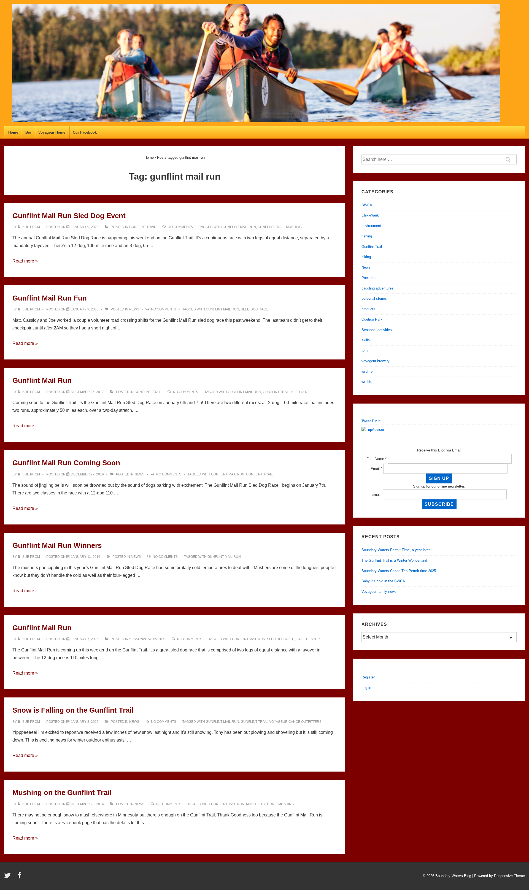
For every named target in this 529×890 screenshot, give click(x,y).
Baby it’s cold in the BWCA (383, 581)
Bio (28, 132)
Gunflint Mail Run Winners (57, 545)
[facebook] (20, 877)
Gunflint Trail (142, 227)
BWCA (366, 205)
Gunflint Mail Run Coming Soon (66, 463)
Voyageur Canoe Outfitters (295, 722)
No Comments (180, 227)
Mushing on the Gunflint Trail (61, 792)
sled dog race (254, 309)
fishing (366, 236)
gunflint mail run (239, 227)
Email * (376, 469)
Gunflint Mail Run (42, 380)
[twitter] (8, 877)
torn (364, 350)
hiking (366, 257)
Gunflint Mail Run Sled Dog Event (69, 216)
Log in (366, 688)
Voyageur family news (378, 591)
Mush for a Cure (261, 804)
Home (13, 132)
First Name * (376, 459)
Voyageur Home (51, 132)
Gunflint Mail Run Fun (49, 298)
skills (365, 340)
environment (371, 226)
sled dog (299, 392)
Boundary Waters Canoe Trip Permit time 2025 (398, 571)
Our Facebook (85, 132)
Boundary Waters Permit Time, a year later (395, 550)
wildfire (367, 371)
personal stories (374, 298)
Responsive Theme (509, 876)
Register (368, 677)
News (134, 309)
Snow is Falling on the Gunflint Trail (72, 710)
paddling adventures (377, 288)
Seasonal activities (147, 639)
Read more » (25, 261)
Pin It (376, 421)
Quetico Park (371, 319)
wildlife (366, 382)
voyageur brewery (375, 361)
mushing (294, 227)
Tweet (366, 421)
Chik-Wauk (370, 215)
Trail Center (308, 639)
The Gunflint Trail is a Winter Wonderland (394, 560)
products (368, 309)
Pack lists (369, 278)
